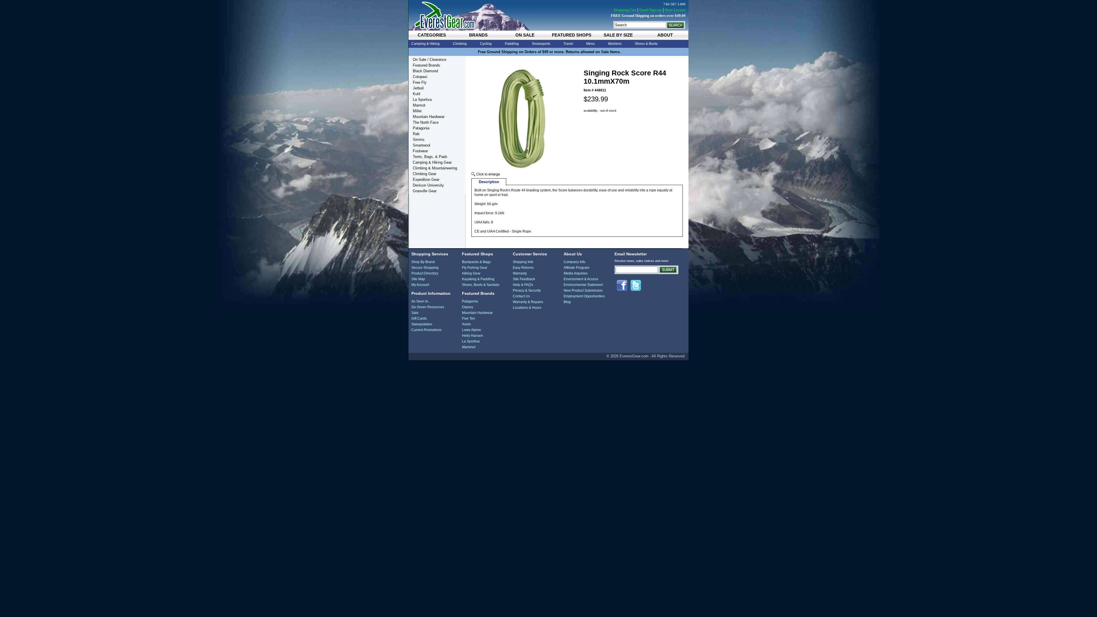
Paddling (512, 44)
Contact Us (521, 296)
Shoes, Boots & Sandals (480, 285)
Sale (415, 313)
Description (489, 182)
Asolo (466, 324)
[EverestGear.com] (548, 15)
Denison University (428, 185)
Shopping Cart (625, 10)
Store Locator (675, 10)
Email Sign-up (650, 10)
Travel (568, 44)
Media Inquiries (576, 273)
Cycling (486, 44)
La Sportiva (422, 99)
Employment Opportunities (584, 296)
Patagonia (421, 128)
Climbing (460, 44)
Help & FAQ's (523, 285)
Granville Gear (425, 191)
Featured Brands (426, 65)
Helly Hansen (472, 336)
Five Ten (468, 318)
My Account (420, 285)
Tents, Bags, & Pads (430, 157)
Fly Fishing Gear (474, 268)
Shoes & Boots (646, 44)
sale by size (618, 35)
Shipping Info (523, 262)
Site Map (418, 279)
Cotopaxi (420, 77)
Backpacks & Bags (476, 262)
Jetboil (418, 88)
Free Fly (420, 82)
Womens (615, 44)
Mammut (468, 347)
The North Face (426, 122)
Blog (567, 302)
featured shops (571, 35)
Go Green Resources (427, 307)
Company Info (574, 262)
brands (478, 35)
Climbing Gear (424, 174)
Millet (417, 111)
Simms (419, 139)
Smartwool (421, 145)
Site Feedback (524, 279)
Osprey (467, 307)
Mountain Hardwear (429, 117)
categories (432, 35)
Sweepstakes (421, 324)
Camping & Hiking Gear (432, 162)
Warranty (520, 273)
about (665, 35)
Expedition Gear (426, 179)
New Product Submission (583, 291)
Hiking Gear (471, 273)
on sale (525, 35)
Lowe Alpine (471, 330)
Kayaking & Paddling (478, 279)
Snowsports (541, 44)
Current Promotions (426, 330)
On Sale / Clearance (429, 59)
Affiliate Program (576, 268)
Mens (590, 44)
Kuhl (416, 94)
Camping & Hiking (425, 44)
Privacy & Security (527, 291)
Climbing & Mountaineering (435, 168)
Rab (416, 134)
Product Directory (424, 273)
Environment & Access (581, 279)
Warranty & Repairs (528, 302)
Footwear (420, 151)
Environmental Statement (583, 285)
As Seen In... (421, 301)
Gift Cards (419, 318)
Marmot (419, 105)
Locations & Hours (527, 308)
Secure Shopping (425, 268)
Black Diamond (425, 71)
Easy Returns (523, 268)
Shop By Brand (423, 262)
